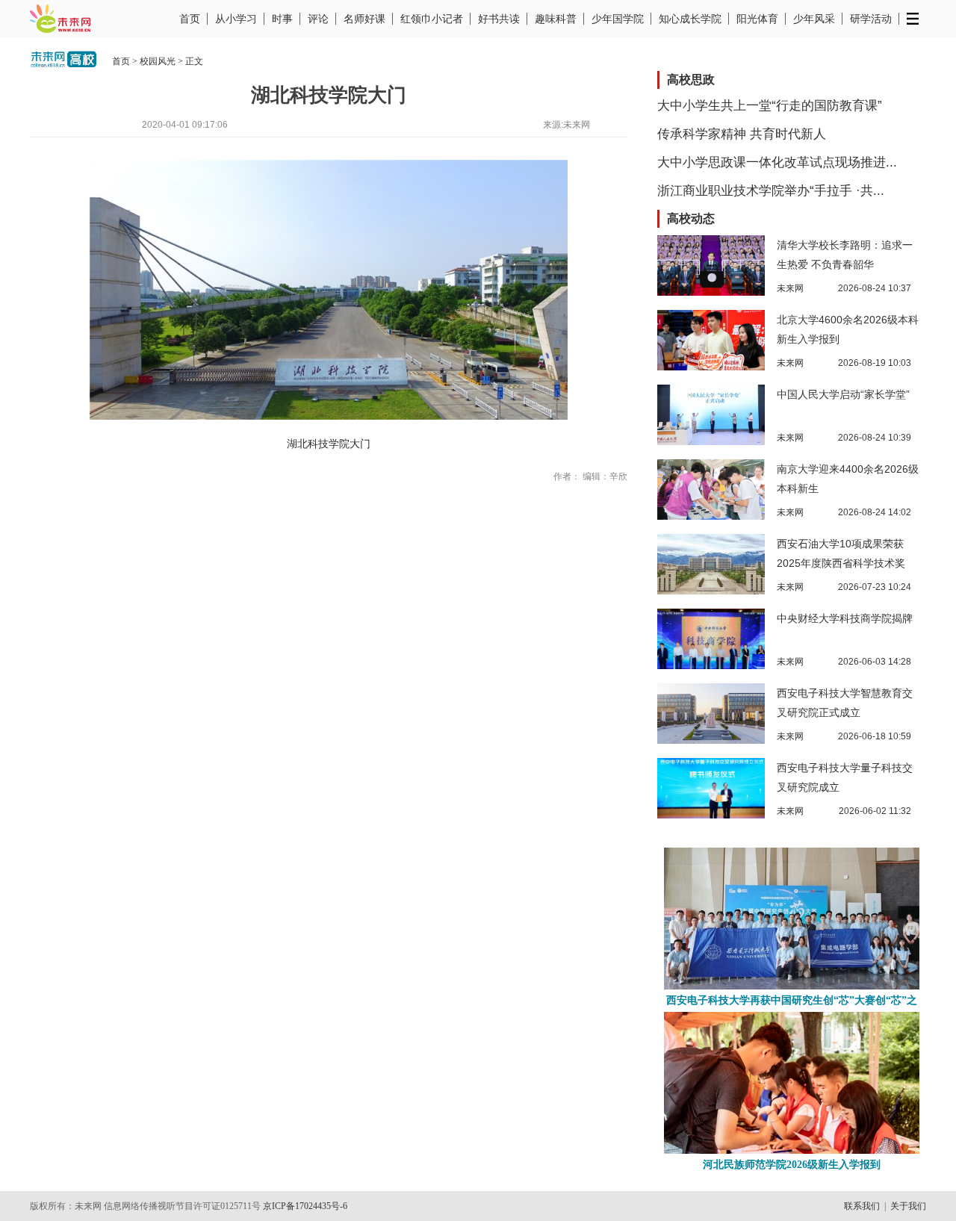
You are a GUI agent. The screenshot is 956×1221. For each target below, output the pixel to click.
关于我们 (908, 1206)
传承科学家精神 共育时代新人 (741, 134)
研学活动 (871, 19)
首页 (189, 19)
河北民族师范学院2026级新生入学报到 (792, 1164)
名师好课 (364, 19)
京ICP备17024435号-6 (305, 1206)
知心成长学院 (690, 19)
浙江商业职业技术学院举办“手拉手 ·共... (770, 191)
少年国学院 (618, 19)
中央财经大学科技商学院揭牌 (845, 618)
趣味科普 (556, 19)
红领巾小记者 (431, 19)
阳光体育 (757, 19)
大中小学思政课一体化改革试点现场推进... (777, 162)
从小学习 (236, 19)
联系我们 (862, 1206)
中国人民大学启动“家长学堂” (843, 394)
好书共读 (499, 19)
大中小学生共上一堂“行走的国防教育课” (769, 106)
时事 (282, 19)
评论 (318, 19)
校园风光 (158, 61)
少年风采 (814, 19)
